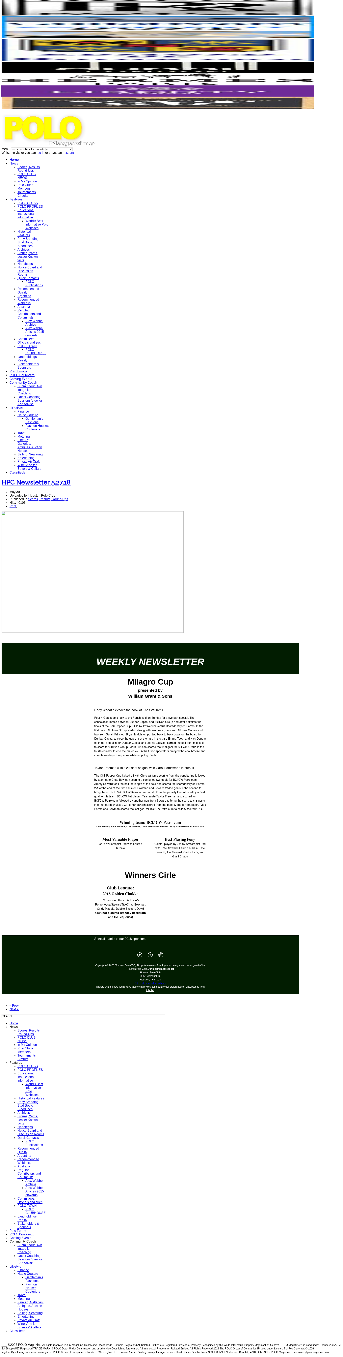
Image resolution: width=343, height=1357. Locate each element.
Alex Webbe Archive (34, 322)
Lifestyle (16, 408)
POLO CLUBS (27, 203)
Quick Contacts (28, 278)
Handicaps (25, 263)
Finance (23, 411)
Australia (23, 306)
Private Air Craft (28, 461)
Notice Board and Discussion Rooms (29, 271)
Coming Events (21, 379)
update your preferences (169, 986)
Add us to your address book (150, 983)
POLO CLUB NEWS (26, 175)
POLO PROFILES (30, 206)
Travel (21, 433)
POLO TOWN (27, 346)
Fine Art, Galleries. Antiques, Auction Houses (29, 445)
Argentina (24, 296)
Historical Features (24, 233)
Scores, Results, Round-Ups (28, 168)
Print (13, 506)
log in (40, 152)
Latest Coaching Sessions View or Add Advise (29, 400)
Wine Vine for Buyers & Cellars (29, 466)
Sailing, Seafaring (30, 454)
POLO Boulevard (22, 375)
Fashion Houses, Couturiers (37, 427)
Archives (23, 249)
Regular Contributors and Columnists (29, 314)
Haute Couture (27, 415)
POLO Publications (34, 283)
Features (16, 199)
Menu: (6, 149)
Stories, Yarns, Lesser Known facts (27, 256)
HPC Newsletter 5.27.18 (36, 482)
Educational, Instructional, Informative (26, 213)
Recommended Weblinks (28, 301)
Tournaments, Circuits (27, 193)
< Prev (14, 1005)
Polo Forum (18, 371)
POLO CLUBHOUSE (35, 351)
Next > (14, 1009)
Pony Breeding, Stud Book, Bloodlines (28, 242)
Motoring (23, 436)
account (68, 152)
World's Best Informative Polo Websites (36, 224)
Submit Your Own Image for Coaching (29, 390)
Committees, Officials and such (29, 340)
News (14, 163)
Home (14, 160)
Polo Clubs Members (25, 186)
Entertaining (26, 458)
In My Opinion (27, 181)
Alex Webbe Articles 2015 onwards (34, 331)
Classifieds (17, 472)
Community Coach (23, 383)
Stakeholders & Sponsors (28, 365)
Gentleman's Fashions (34, 420)
